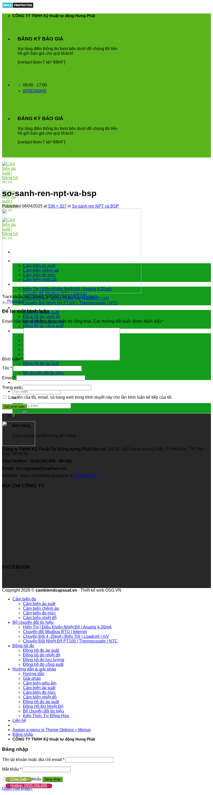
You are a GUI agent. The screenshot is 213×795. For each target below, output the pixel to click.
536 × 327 (57, 206)
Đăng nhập (52, 779)
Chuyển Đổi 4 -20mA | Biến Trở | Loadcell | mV (66, 636)
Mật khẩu (12, 769)
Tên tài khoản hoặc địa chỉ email (33, 759)
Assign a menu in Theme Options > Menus (51, 730)
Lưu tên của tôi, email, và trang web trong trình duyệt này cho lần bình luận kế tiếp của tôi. (90, 397)
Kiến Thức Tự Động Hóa (46, 716)
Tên (7, 368)
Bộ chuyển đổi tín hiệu (43, 373)
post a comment (82, 296)
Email (8, 378)
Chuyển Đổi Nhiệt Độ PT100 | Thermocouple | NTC (70, 303)
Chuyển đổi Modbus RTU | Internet (55, 632)
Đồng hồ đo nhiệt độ (41, 317)
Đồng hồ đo (23, 307)
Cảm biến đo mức (39, 613)
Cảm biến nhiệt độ (40, 618)
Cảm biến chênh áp (41, 608)
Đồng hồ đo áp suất (41, 363)
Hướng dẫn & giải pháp (34, 669)
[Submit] (25, 412)
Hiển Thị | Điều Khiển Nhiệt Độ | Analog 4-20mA (67, 627)
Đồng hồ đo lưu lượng (43, 660)
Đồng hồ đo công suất (43, 326)
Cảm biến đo (24, 599)
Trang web (12, 387)
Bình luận (12, 359)
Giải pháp (32, 678)
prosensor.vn (85, 475)
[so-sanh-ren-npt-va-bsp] (71, 292)
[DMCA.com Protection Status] (18, 7)
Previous (13, 301)
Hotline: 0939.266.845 (28, 785)
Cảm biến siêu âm (39, 683)
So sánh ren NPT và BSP (95, 206)
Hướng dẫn (33, 674)
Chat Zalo (18, 779)
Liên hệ (19, 382)
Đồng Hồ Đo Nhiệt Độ (43, 706)
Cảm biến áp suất (39, 604)
